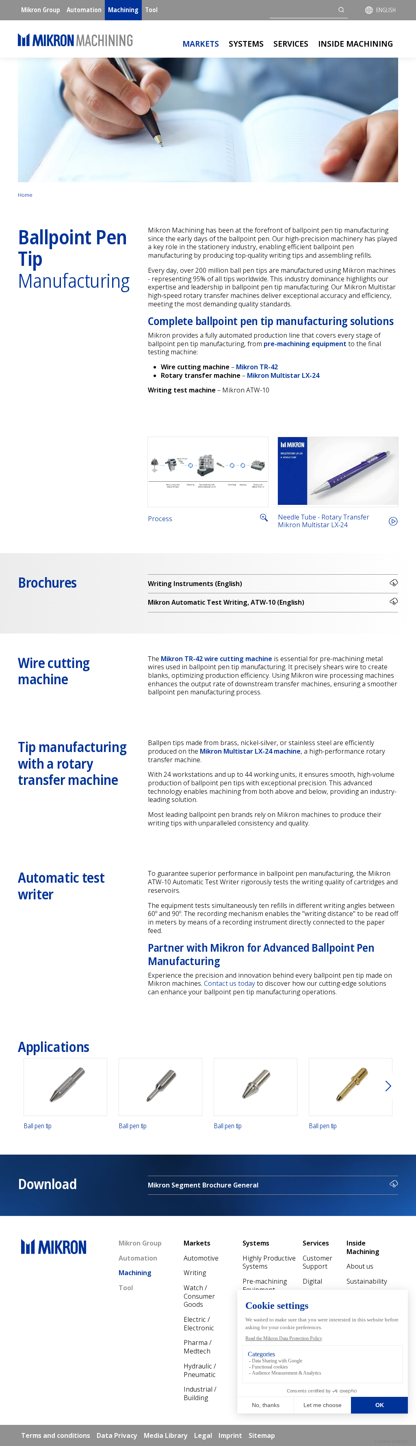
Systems (246, 43)
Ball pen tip (38, 1126)
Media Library (166, 1435)
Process (160, 519)
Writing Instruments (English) (195, 583)
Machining (123, 9)
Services (290, 43)
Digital (312, 1281)
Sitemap (262, 1435)
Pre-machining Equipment (265, 1285)
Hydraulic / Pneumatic (200, 1370)
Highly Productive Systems (269, 1262)
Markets (200, 43)
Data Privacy (117, 1435)
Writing (195, 1272)
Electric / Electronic (199, 1323)
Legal (203, 1435)
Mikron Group (40, 9)
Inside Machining (355, 43)
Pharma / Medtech (198, 1346)
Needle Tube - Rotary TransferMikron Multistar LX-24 (323, 521)
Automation (84, 9)
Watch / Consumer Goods (199, 1296)
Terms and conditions (55, 1435)
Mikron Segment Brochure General (203, 1185)
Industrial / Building (200, 1393)
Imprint (230, 1435)
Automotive (201, 1258)
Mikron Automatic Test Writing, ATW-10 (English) (226, 602)
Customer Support (317, 1262)
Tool (151, 9)
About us (360, 1266)
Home (25, 194)
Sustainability (367, 1281)
